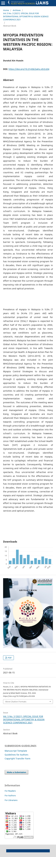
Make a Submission (16, 772)
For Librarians (11, 800)
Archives (17, 10)
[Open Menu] (3, 3)
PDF (9, 657)
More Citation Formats (15, 701)
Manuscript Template (16, 750)
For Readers (10, 790)
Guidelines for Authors (16, 754)
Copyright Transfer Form (17, 758)
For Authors (10, 795)
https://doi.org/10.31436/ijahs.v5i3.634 (29, 69)
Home (6, 10)
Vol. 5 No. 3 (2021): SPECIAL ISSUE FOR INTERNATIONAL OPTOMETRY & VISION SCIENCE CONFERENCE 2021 (26, 16)
